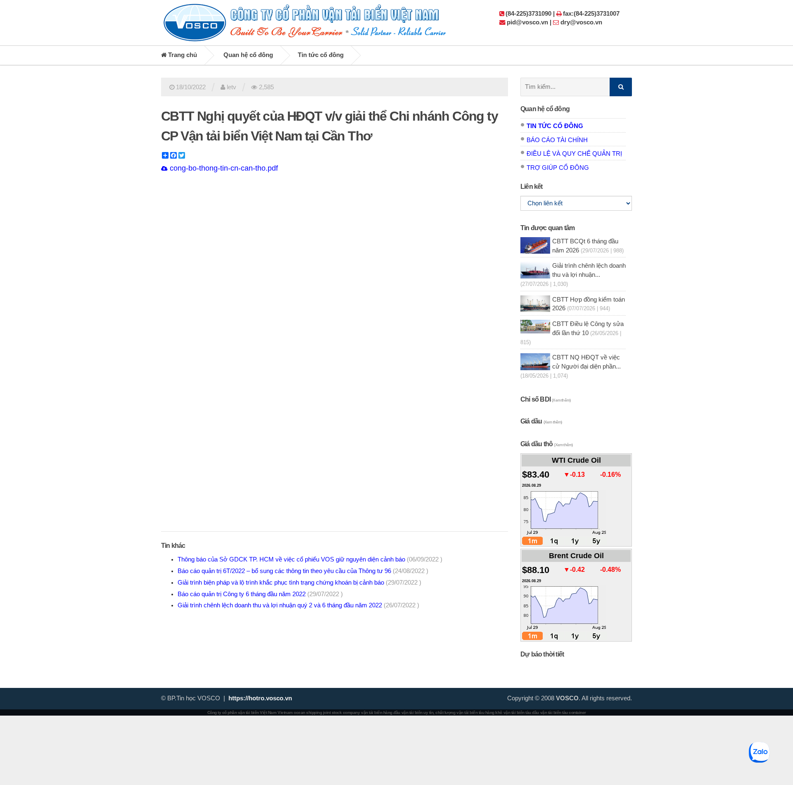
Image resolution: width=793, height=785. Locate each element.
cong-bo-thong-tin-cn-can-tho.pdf (223, 168)
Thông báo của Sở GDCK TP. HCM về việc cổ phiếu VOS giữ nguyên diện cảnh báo (310, 559)
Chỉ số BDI (545, 399)
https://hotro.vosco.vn (260, 698)
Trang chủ (181, 55)
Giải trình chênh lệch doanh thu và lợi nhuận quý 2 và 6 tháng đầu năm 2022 (298, 605)
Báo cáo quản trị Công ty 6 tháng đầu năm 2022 (260, 594)
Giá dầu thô (546, 443)
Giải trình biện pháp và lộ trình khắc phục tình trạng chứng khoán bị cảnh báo (299, 582)
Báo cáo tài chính (557, 140)
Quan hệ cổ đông (248, 55)
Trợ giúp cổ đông (558, 167)
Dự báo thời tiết (542, 654)
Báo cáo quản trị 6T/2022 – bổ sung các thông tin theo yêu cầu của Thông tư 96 (303, 571)
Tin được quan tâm (547, 227)
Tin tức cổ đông (321, 55)
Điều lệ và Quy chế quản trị (574, 153)
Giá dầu (541, 421)
